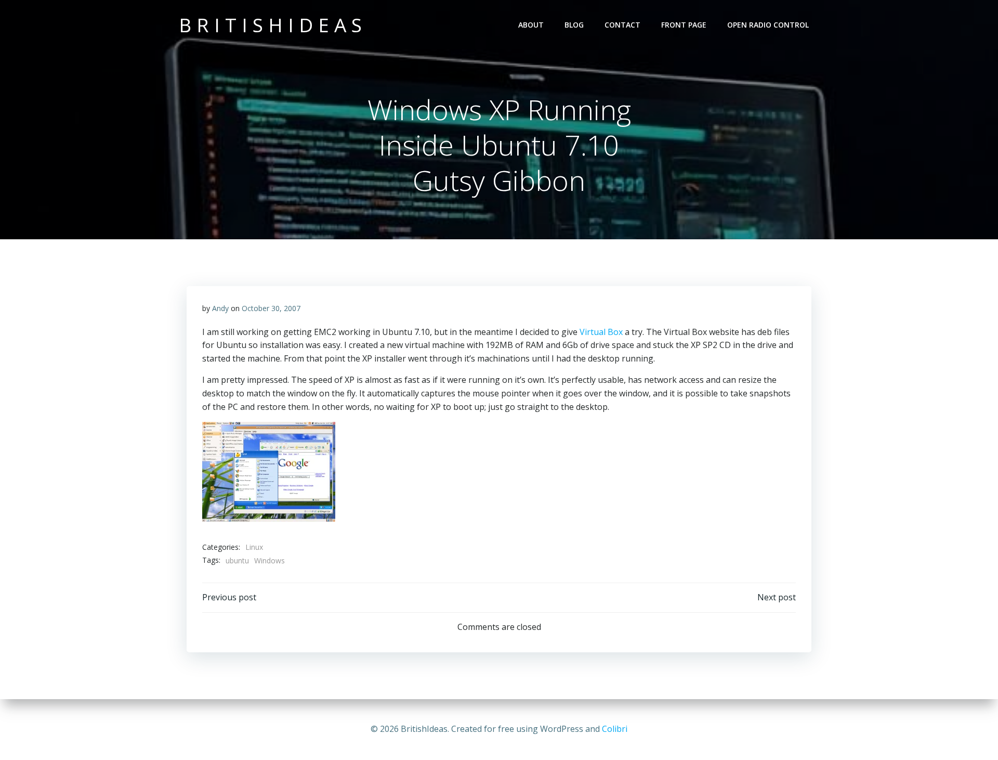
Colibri (614, 729)
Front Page (683, 25)
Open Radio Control (768, 25)
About (531, 25)
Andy (220, 308)
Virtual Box (601, 332)
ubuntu (237, 560)
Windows (269, 560)
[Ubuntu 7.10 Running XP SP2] (268, 471)
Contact (622, 25)
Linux (254, 547)
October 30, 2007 (271, 308)
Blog (574, 25)
